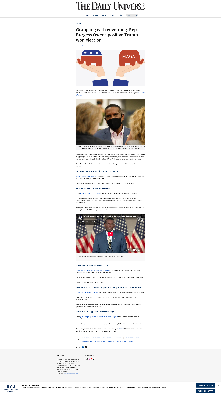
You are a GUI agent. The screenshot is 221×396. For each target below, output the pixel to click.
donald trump (107, 337)
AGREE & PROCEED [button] (205, 391)
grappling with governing (132, 337)
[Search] (136, 15)
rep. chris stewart (100, 341)
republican (111, 341)
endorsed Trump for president (90, 193)
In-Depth (121, 15)
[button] (218, 385)
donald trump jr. (118, 337)
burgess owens (96, 337)
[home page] (110, 8)
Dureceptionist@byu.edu (71, 373)
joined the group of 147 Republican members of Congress (99, 317)
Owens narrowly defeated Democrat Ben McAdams (92, 270)
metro (131, 341)
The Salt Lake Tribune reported (86, 176)
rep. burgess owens (87, 341)
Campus (95, 15)
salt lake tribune (121, 341)
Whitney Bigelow (83, 45)
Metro (104, 15)
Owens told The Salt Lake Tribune (87, 292)
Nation (78, 23)
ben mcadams (85, 337)
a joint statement (88, 324)
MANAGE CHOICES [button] (205, 385)
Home (86, 15)
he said (121, 329)
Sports (112, 15)
